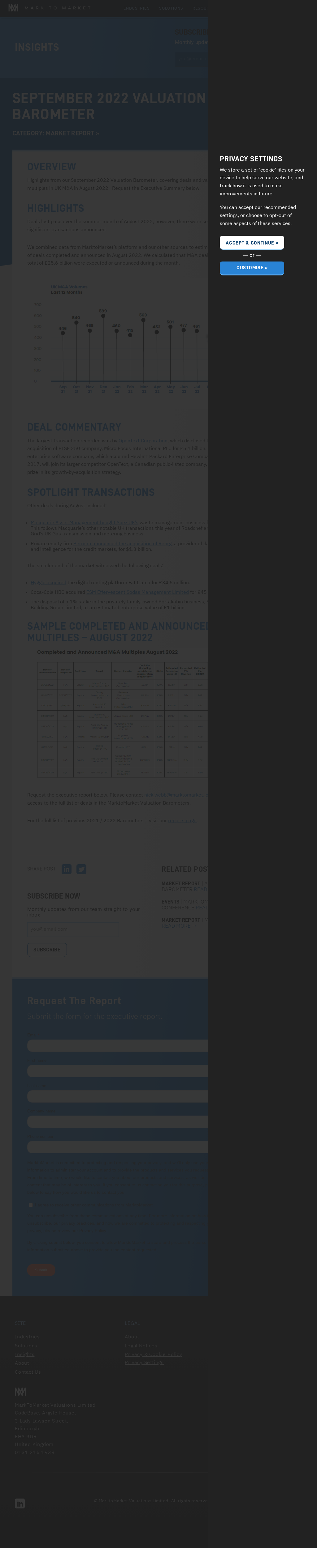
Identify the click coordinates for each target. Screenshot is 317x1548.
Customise (250, 267)
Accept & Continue (250, 242)
